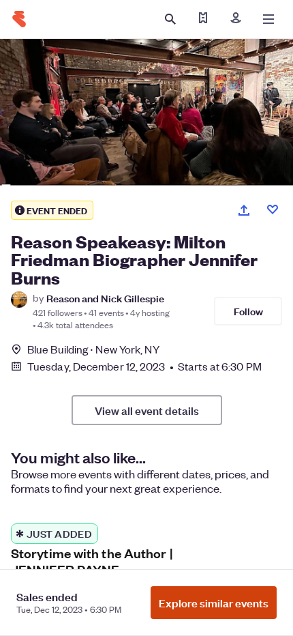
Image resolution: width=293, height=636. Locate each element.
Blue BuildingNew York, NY (93, 349)
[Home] (19, 19)
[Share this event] (244, 210)
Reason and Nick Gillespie (105, 297)
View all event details (147, 410)
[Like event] (272, 209)
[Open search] (170, 19)
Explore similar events (213, 602)
